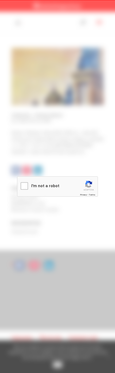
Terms (92, 194)
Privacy (83, 194)
